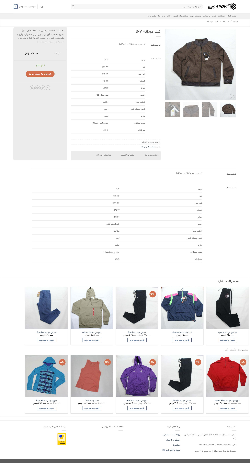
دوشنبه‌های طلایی (180, 16)
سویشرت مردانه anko (91, 332)
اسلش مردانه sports (227, 332)
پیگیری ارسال (173, 440)
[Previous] (230, 64)
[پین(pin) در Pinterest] (37, 87)
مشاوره (176, 445)
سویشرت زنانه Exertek (46, 400)
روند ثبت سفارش (171, 435)
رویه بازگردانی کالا (171, 450)
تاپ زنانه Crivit (92, 400)
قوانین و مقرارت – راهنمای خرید (203, 16)
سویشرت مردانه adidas (137, 400)
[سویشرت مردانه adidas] (137, 376)
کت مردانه (212, 21)
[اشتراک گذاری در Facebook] (48, 87)
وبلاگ (169, 16)
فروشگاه (221, 16)
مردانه (226, 21)
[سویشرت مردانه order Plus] (227, 376)
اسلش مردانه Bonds (137, 332)
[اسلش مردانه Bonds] (182, 376)
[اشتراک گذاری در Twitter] (42, 87)
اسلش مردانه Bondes (46, 332)
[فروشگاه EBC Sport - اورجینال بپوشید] (221, 6)
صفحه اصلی (231, 16)
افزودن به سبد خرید (40, 74)
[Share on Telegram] (32, 87)
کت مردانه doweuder (182, 332)
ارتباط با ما (152, 16)
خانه (235, 21)
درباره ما (161, 16)
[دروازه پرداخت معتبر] (61, 439)
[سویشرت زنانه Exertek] (46, 376)
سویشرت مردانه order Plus (227, 400)
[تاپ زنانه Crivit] (92, 376)
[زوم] (232, 96)
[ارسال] (73, 6)
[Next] (167, 64)
